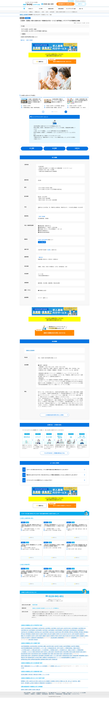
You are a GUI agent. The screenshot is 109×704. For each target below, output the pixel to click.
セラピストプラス (75, 694)
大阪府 (43, 11)
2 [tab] (53, 111)
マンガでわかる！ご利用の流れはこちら (54, 453)
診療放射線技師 (59, 694)
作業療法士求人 (37, 11)
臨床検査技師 (45, 694)
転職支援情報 (61, 9)
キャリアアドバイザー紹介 (71, 9)
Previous (43, 112)
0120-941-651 (47, 4)
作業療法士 (31, 11)
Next (66, 112)
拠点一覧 (81, 9)
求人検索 (41, 9)
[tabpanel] (54, 78)
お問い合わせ (69, 692)
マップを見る (41, 242)
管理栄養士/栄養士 (67, 694)
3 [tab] (55, 111)
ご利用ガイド (31, 9)
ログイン (80, 4)
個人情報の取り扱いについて (54, 692)
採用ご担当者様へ (71, 1)
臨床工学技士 (51, 694)
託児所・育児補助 (29, 40)
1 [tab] (54, 89)
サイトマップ (76, 692)
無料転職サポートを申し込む (65, 4)
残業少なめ (23, 40)
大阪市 (47, 11)
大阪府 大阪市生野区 (43, 239)
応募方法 (77, 148)
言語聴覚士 (38, 694)
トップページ (24, 9)
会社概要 (54, 148)
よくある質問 (83, 692)
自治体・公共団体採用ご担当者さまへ (39, 692)
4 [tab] (56, 111)
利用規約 (63, 692)
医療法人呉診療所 (30, 350)
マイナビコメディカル (23, 11)
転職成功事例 (51, 9)
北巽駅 (48, 249)
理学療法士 (27, 694)
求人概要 (31, 148)
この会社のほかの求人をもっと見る (54, 415)
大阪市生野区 (52, 11)
